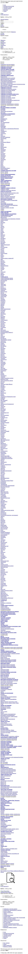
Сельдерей (3, 271)
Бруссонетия (3, 357)
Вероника (3, 520)
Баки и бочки (4, 862)
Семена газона (4, 606)
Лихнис (2, 523)
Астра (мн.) (3, 580)
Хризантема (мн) (4, 546)
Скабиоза (3, 465)
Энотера (2, 476)
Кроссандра (3, 342)
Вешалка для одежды (5, 706)
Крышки (3, 694)
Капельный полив (5, 788)
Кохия (2, 442)
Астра (2, 141)
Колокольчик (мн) (5, 560)
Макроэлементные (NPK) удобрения (9, 86)
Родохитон (3, 322)
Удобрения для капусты (6, 99)
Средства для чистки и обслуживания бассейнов (12, 757)
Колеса (2, 845)
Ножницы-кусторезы (5, 627)
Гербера (2, 343)
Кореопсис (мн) (4, 572)
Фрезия (2, 144)
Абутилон (3, 368)
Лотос (2, 586)
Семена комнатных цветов (7, 279)
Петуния (3, 381)
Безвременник (4, 118)
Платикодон (3, 512)
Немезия (2, 490)
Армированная (4, 821)
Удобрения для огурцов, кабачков (8, 95)
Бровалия (3, 344)
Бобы (2, 233)
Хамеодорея (3, 296)
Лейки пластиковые (5, 778)
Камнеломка (3, 525)
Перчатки (3, 700)
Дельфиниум (4, 131)
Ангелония (3, 507)
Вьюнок (2, 475)
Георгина (3, 416)
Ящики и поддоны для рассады (8, 196)
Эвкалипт (3, 364)
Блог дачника (4, 870)
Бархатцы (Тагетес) (5, 486)
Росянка (2, 374)
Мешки (2, 712)
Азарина (2, 472)
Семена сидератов (5, 607)
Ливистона (3, 284)
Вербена (2, 395)
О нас (4, 5)
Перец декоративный (5, 309)
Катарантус (3, 288)
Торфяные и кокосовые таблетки (8, 190)
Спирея (2, 554)
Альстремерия (4, 535)
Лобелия (2, 459)
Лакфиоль (3, 505)
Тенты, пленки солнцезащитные (8, 714)
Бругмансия (3, 338)
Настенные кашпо (5, 670)
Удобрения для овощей (6, 102)
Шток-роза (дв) (4, 594)
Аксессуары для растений (7, 681)
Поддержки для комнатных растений (9, 680)
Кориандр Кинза (4, 265)
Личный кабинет (4, 19)
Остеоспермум (4, 444)
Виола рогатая (4, 528)
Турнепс (2, 248)
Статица (2, 411)
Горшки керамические (6, 662)
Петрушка (3, 262)
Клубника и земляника (6, 602)
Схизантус (3, 488)
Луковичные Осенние (6, 115)
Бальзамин (3, 310)
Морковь (3, 243)
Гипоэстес (3, 325)
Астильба (3, 157)
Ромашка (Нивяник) (5, 532)
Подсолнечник (4, 247)
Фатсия (2, 292)
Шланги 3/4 (3, 782)
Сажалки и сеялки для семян (7, 207)
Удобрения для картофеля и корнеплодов (10, 100)
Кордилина (3, 330)
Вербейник (3, 120)
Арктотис (3, 500)
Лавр (2, 334)
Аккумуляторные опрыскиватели (8, 773)
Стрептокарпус (4, 320)
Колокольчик (4, 147)
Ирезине (2, 502)
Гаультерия (3, 363)
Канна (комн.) (4, 369)
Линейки (3, 810)
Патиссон (3, 234)
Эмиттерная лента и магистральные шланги (11, 786)
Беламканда (3, 370)
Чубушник (3, 536)
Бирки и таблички (5, 206)
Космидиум (3, 392)
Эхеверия (3, 376)
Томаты (2, 226)
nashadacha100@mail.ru (6, 892)
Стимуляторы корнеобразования (8, 81)
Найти (2, 23)
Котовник (3, 166)
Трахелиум (3, 341)
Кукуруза (3, 241)
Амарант (3, 436)
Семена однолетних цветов (7, 378)
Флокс (2, 139)
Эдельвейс (3, 539)
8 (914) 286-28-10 (4, 14)
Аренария (3, 578)
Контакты (5, 9)
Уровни (2, 812)
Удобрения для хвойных (6, 92)
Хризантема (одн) (5, 412)
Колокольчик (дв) (5, 595)
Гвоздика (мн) (4, 542)
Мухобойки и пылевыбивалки (8, 715)
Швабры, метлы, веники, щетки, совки (10, 702)
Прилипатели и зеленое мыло (7, 70)
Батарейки (3, 690)
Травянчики (3, 759)
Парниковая (3, 824)
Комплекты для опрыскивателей (8, 770)
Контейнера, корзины (6, 707)
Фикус (2, 315)
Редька (2, 231)
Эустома (2, 474)
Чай (1, 588)
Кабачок (2, 232)
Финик (2, 283)
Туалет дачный (4, 852)
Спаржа (2, 250)
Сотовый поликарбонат (6, 825)
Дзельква (3, 299)
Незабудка (3, 591)
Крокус (2, 117)
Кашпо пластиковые (5, 654)
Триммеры (3, 630)
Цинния (2, 385)
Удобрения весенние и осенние (8, 78)
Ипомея (2, 428)
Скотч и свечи (4, 711)
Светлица (3, 822)
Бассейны (3, 756)
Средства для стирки (5, 732)
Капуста (2, 227)
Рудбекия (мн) (4, 526)
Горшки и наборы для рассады (8, 197)
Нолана (2, 426)
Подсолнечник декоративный (7, 485)
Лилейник (3, 150)
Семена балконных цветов (7, 278)
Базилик (2, 260)
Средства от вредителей (6, 73)
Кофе (2, 328)
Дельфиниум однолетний (6, 458)
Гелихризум (3, 430)
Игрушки (3, 761)
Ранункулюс (3, 574)
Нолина (2, 321)
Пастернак (3, 242)
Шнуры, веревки (4, 717)
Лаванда (2, 516)
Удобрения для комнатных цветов (8, 89)
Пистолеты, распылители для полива (9, 791)
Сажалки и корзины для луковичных (9, 205)
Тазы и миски (4, 722)
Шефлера (3, 317)
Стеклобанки (4, 695)
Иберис (2, 391)
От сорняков (3, 827)
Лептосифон (3, 496)
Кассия (2, 297)
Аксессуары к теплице (6, 833)
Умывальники (4, 851)
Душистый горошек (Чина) (7, 480)
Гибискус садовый (5, 431)
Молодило (3, 522)
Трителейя (3, 127)
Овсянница (3, 149)
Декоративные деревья (6, 339)
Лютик (2, 160)
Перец (2, 221)
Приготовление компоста (6, 80)
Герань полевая (4, 169)
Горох (2, 229)
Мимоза (2, 305)
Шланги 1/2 (3, 783)
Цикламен (3, 348)
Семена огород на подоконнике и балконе (10, 218)
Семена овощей (4, 220)
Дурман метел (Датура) (6, 457)
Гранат (2, 306)
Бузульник (3, 556)
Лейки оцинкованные (6, 775)
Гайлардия (3, 573)
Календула (3, 390)
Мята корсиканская (5, 439)
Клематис (3, 531)
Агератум (3, 489)
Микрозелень (4, 217)
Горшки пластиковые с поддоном (8, 659)
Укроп (2, 273)
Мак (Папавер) (4, 400)
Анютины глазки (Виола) (6, 384)
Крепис (2, 413)
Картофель (3, 238)
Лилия (2, 152)
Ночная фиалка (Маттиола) (7, 598)
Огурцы (2, 239)
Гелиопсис (3, 547)
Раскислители (4, 76)
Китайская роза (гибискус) (7, 332)
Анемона (3, 132)
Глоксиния (3, 353)
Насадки (2, 777)
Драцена (2, 351)
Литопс (2, 365)
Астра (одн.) (3, 446)
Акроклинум (4, 462)
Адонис (2, 437)
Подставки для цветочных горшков (9, 683)
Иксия (2, 145)
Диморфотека (4, 484)
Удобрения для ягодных (6, 101)
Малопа (2, 463)
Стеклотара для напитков (6, 725)
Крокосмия (3, 126)
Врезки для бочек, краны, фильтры (9, 793)
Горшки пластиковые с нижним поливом (10, 653)
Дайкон (2, 246)
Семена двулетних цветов (7, 590)
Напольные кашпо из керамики (8, 665)
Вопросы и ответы (7, 946)
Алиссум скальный (5, 533)
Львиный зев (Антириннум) (7, 404)
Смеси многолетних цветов (7, 565)
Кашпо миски (4, 657)
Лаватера (3, 468)
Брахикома (3, 452)
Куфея (2, 509)
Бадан (2, 530)
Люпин (2, 129)
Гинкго (2, 373)
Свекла (2, 237)
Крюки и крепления (5, 673)
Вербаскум (3, 548)
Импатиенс (3, 421)
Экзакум (2, 352)
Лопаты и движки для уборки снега (9, 848)
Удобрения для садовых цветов (8, 90)
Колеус (2, 286)
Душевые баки (4, 854)
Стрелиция (3, 327)
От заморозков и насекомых (7, 830)
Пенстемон (3, 313)
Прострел (3, 544)
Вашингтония (4, 291)
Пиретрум (3, 552)
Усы (1, 668)
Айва (2, 551)
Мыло (2, 733)
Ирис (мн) (3, 589)
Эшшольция (3, 453)
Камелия (3, 333)
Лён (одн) (3, 473)
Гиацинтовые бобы (5, 455)
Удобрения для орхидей (6, 91)
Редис (2, 223)
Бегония (2, 337)
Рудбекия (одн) (4, 417)
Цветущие (3, 112)
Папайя (2, 307)
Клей (2, 710)
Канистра (3, 858)
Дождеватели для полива (6, 790)
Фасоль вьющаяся (5, 415)
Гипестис (3, 336)
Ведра (2, 859)
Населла (2, 354)
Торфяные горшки (5, 189)
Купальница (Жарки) (5, 142)
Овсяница (3, 558)
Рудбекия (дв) (4, 599)
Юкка (2, 360)
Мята (2, 259)
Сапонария (3, 583)
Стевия (2, 267)
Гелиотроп (3, 401)
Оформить (13, 31)
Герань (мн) (3, 584)
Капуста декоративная (6, 464)
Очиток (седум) (4, 564)
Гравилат (3, 511)
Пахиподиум (4, 359)
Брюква (2, 255)
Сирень (2, 577)
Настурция (3, 409)
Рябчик (2, 121)
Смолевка (3, 506)
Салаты (2, 269)
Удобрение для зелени (6, 96)
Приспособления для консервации (9, 696)
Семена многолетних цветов (7, 510)
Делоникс (3, 358)
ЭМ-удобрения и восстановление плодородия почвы (13, 84)
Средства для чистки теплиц (7, 832)
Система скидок (7, 8)
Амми (2, 499)
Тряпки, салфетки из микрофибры (8, 699)
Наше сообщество (14, 870)
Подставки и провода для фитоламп (9, 200)
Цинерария (3, 432)
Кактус (2, 367)
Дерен (2, 563)
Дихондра (3, 406)
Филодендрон (4, 280)
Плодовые (3, 110)
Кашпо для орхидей (5, 658)
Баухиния (3, 316)
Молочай (3, 479)
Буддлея (2, 575)
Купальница (3, 514)
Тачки (2, 843)
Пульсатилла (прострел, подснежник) (9, 515)
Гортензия (3, 362)
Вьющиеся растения (5, 497)
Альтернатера (4, 295)
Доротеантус (3, 425)
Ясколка (2, 434)
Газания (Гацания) (5, 422)
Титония (3, 454)
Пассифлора (3, 346)
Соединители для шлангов (7, 780)
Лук (1, 270)
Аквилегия (3, 155)
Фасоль (2, 249)
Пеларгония (3, 289)
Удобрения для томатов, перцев (8, 97)
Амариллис (3, 133)
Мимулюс (3, 441)
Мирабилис (3, 443)
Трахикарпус (4, 375)
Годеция (2, 388)
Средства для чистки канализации (8, 731)
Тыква (2, 228)
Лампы (2, 691)
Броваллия (3, 494)
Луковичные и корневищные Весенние (10, 128)
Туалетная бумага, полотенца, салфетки (10, 736)
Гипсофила (3, 427)
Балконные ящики (5, 674)
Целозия (2, 399)
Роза (2, 559)
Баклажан (3, 222)
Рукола (2, 275)
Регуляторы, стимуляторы (7, 83)
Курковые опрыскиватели (7, 768)
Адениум (3, 311)
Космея (2, 405)
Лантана (2, 323)
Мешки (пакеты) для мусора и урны (9, 701)
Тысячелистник (4, 567)
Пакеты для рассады (5, 195)
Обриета (2, 349)
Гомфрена (3, 397)
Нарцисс (3, 124)
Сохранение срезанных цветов (8, 678)
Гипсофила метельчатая (6, 470)
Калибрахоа (3, 481)
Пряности (3, 264)
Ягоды (2, 601)
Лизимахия (3, 537)
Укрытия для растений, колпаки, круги (10, 828)
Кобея (2, 449)
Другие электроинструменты (7, 628)
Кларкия (2, 433)
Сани (2, 847)
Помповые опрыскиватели (7, 772)
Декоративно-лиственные (7, 111)
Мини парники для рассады (7, 194)
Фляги (2, 857)
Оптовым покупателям (8, 6)
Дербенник (3, 543)
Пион (2, 164)
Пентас (2, 394)
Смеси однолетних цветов (7, 380)
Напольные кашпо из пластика (8, 664)
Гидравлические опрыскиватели (8, 769)
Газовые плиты (4, 727)
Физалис (3, 252)
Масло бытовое (4, 720)
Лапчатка (3, 154)
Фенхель (3, 236)
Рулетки (2, 811)
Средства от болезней (6, 71)
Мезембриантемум (5, 478)
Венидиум (3, 447)
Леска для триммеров (5, 631)
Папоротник (3, 138)
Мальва (2, 148)
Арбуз (2, 257)
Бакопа (2, 383)
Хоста (2, 163)
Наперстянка (4, 596)
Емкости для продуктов (6, 723)
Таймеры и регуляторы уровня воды (9, 794)
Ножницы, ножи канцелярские (8, 719)
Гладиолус (3, 153)
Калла (2, 162)
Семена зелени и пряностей (7, 258)
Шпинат (2, 274)
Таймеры (3, 201)
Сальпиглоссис (4, 451)
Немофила (3, 386)
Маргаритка (3, 593)
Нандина (3, 326)
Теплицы (3, 835)
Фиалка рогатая (4, 527)
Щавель (2, 263)
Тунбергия (3, 467)
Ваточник (3, 579)
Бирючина (3, 300)
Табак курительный (5, 244)
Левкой (2, 418)
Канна (2, 143)
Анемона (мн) (4, 585)
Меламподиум (4, 501)
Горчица (2, 268)
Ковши (2, 726)
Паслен (2, 347)
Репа (2, 225)
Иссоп (2, 165)
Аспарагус (3, 301)
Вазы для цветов (4, 677)
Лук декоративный (5, 122)
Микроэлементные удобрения (7, 79)
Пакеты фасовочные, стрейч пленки (9, 716)
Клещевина (3, 483)
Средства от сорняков (6, 74)
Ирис (2, 134)
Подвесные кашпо (5, 669)
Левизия (2, 312)
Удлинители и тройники (6, 689)
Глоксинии (3, 159)
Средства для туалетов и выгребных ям (10, 853)
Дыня (2, 254)
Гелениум (3, 521)
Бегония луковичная (5, 137)
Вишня (2, 604)
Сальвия (2, 389)
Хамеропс (3, 290)
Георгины (3, 136)
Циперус (3, 318)
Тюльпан (3, 123)
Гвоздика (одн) (4, 448)
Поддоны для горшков (6, 656)
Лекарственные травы (6, 216)
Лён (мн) (3, 541)
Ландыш (2, 158)
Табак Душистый (5, 493)
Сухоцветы (3, 495)
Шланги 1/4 (3, 784)
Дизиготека (3, 285)
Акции (4, 11)
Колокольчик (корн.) (5, 168)
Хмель (2, 538)
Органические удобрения (6, 85)
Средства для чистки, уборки (7, 730)
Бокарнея (3, 281)
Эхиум (2, 581)
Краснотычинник (5, 331)
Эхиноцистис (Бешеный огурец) (8, 396)
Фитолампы (3, 202)
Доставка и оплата (7, 7)
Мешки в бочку (4, 861)
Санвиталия (3, 504)
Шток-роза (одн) (4, 491)
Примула (3, 355)
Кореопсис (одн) (4, 379)
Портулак (3, 469)
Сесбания (3, 302)
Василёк (2, 423)
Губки (2, 704)
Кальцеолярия (4, 420)
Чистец (2, 553)
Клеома (2, 407)
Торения (2, 304)
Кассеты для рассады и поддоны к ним (10, 192)
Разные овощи (4, 253)
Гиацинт (2, 116)
